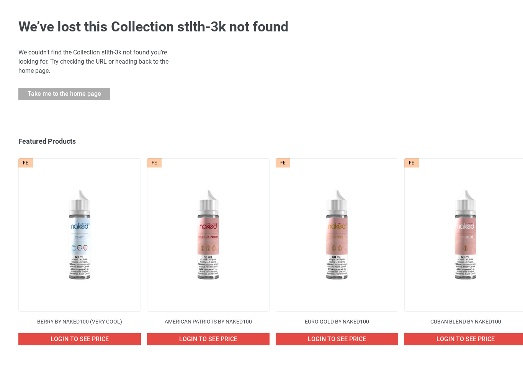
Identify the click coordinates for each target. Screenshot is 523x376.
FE (25, 163)
